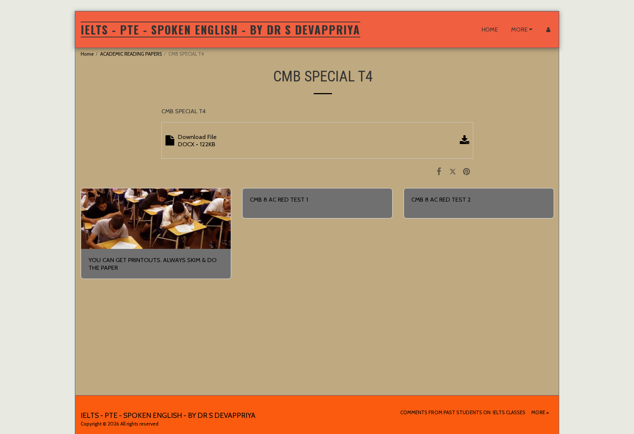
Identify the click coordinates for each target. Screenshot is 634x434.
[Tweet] (452, 171)
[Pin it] (466, 171)
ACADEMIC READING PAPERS (131, 54)
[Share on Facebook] (439, 171)
